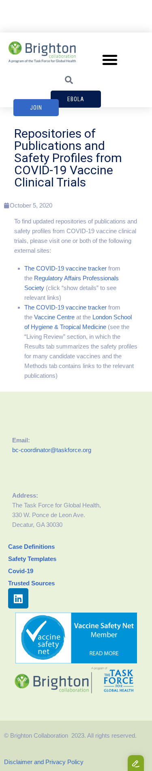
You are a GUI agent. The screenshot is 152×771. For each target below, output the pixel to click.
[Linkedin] (18, 598)
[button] (110, 60)
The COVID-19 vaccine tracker (65, 268)
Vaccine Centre (54, 317)
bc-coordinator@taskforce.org (51, 449)
